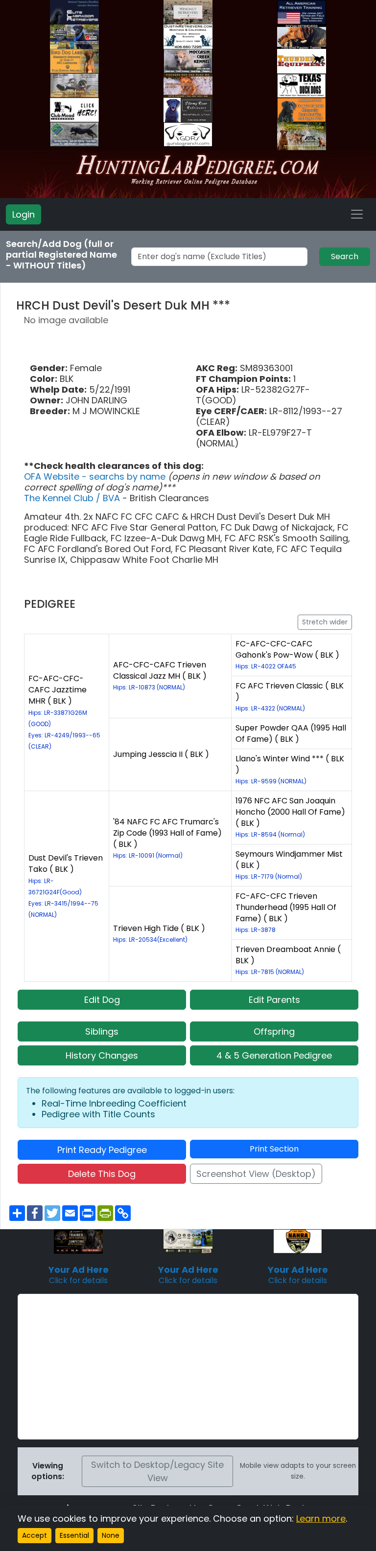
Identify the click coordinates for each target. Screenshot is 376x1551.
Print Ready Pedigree (102, 1150)
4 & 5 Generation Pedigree (274, 1055)
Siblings (101, 1031)
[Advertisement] (188, 1366)
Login (23, 214)
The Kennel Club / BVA (73, 498)
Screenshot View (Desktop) (256, 1174)
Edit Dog (102, 1000)
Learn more (321, 1518)
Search (344, 256)
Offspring (274, 1031)
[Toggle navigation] (357, 214)
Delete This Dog (102, 1174)
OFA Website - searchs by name (96, 476)
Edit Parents (274, 1000)
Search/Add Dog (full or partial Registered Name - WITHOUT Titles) (61, 255)
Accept (34, 1535)
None (110, 1535)
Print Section (274, 1148)
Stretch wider (325, 622)
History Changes (102, 1055)
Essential (74, 1535)
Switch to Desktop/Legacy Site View (157, 1471)
